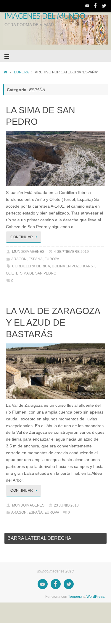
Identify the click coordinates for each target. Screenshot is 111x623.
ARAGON (19, 259)
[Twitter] (104, 5)
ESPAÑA (35, 259)
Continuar (21, 237)
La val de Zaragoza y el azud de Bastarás (53, 322)
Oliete (12, 273)
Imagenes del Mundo (44, 16)
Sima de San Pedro (38, 273)
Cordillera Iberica (31, 266)
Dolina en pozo (66, 266)
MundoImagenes (28, 252)
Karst (89, 266)
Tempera (75, 596)
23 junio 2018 (66, 505)
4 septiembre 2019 (71, 252)
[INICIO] (5, 72)
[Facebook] (95, 5)
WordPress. (95, 596)
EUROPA (21, 72)
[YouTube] (87, 5)
